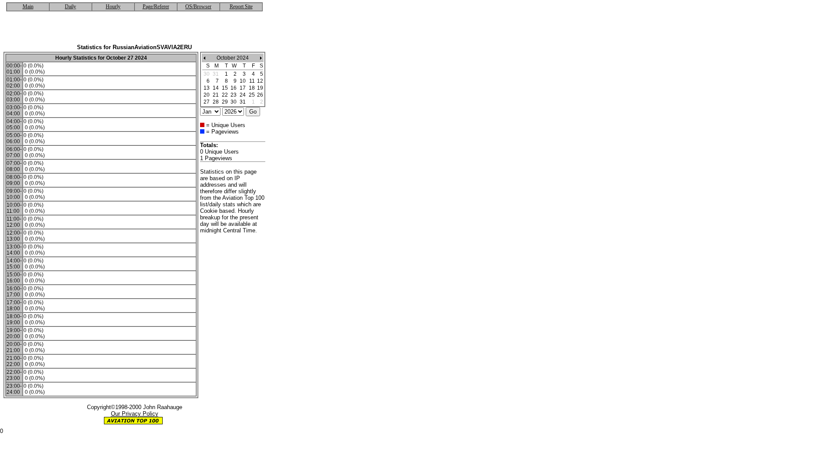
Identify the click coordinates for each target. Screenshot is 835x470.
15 (225, 88)
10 (243, 81)
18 (252, 88)
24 (243, 95)
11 (252, 81)
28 (216, 102)
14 (216, 88)
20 (207, 95)
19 (260, 88)
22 (225, 95)
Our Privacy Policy (134, 413)
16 (233, 88)
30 (233, 102)
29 (225, 102)
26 (260, 95)
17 (243, 88)
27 (207, 102)
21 (216, 95)
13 (207, 88)
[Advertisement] (134, 31)
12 (260, 81)
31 (243, 102)
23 (233, 95)
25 (252, 95)
